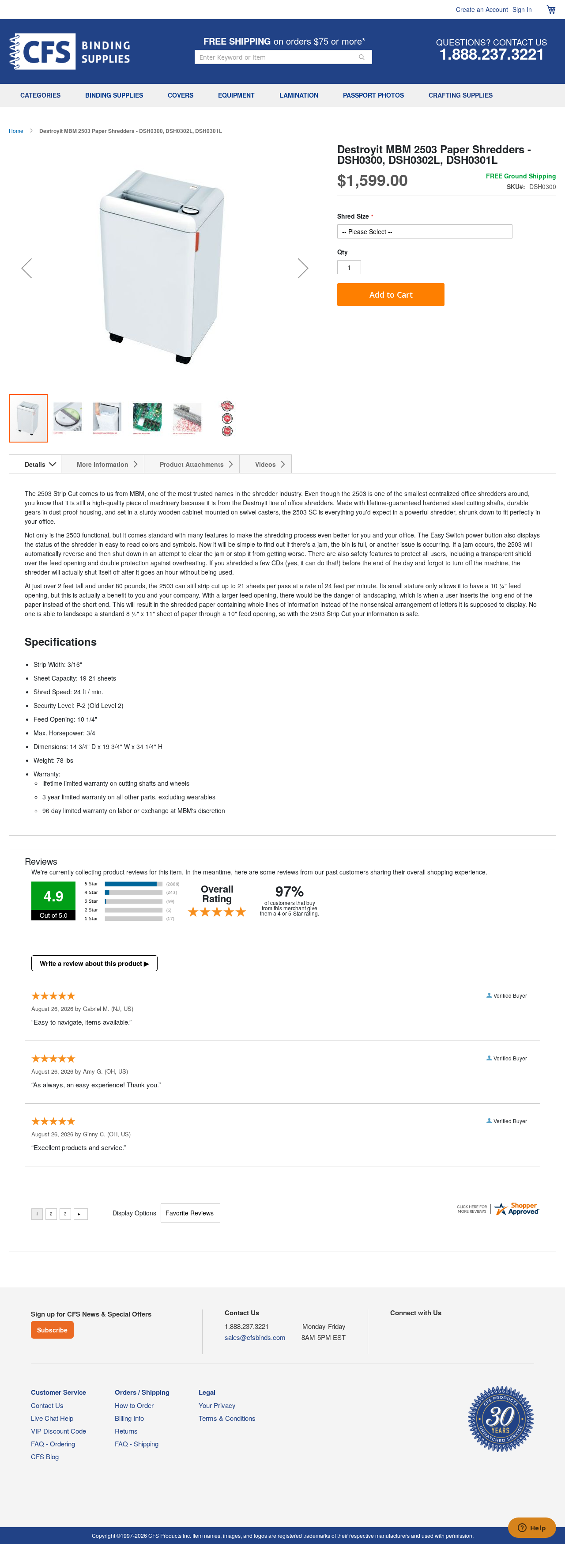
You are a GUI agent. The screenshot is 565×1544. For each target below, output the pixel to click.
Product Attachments (192, 464)
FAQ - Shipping (136, 1443)
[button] (26, 268)
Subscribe (52, 1329)
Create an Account (482, 9)
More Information (102, 464)
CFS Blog (45, 1456)
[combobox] (283, 57)
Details (35, 464)
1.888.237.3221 (492, 53)
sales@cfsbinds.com (255, 1337)
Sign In (522, 9)
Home (16, 130)
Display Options (134, 1212)
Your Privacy (217, 1405)
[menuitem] (42, 95)
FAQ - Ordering (53, 1443)
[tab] (35, 463)
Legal (207, 1392)
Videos (265, 464)
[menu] (282, 95)
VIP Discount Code (58, 1430)
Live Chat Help (52, 1418)
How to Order (134, 1405)
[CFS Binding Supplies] (70, 51)
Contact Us (47, 1405)
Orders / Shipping (142, 1392)
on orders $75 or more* (284, 40)
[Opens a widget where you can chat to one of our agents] (532, 1529)
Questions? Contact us (491, 42)
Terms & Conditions (227, 1418)
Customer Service (58, 1392)
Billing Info (129, 1418)
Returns (126, 1430)
